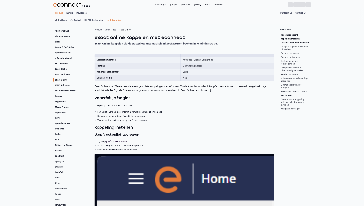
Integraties (115, 20)
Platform (284, 12)
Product (59, 12)
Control (299, 12)
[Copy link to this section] (133, 98)
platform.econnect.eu (116, 141)
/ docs (86, 6)
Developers (81, 12)
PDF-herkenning (96, 20)
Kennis (69, 12)
